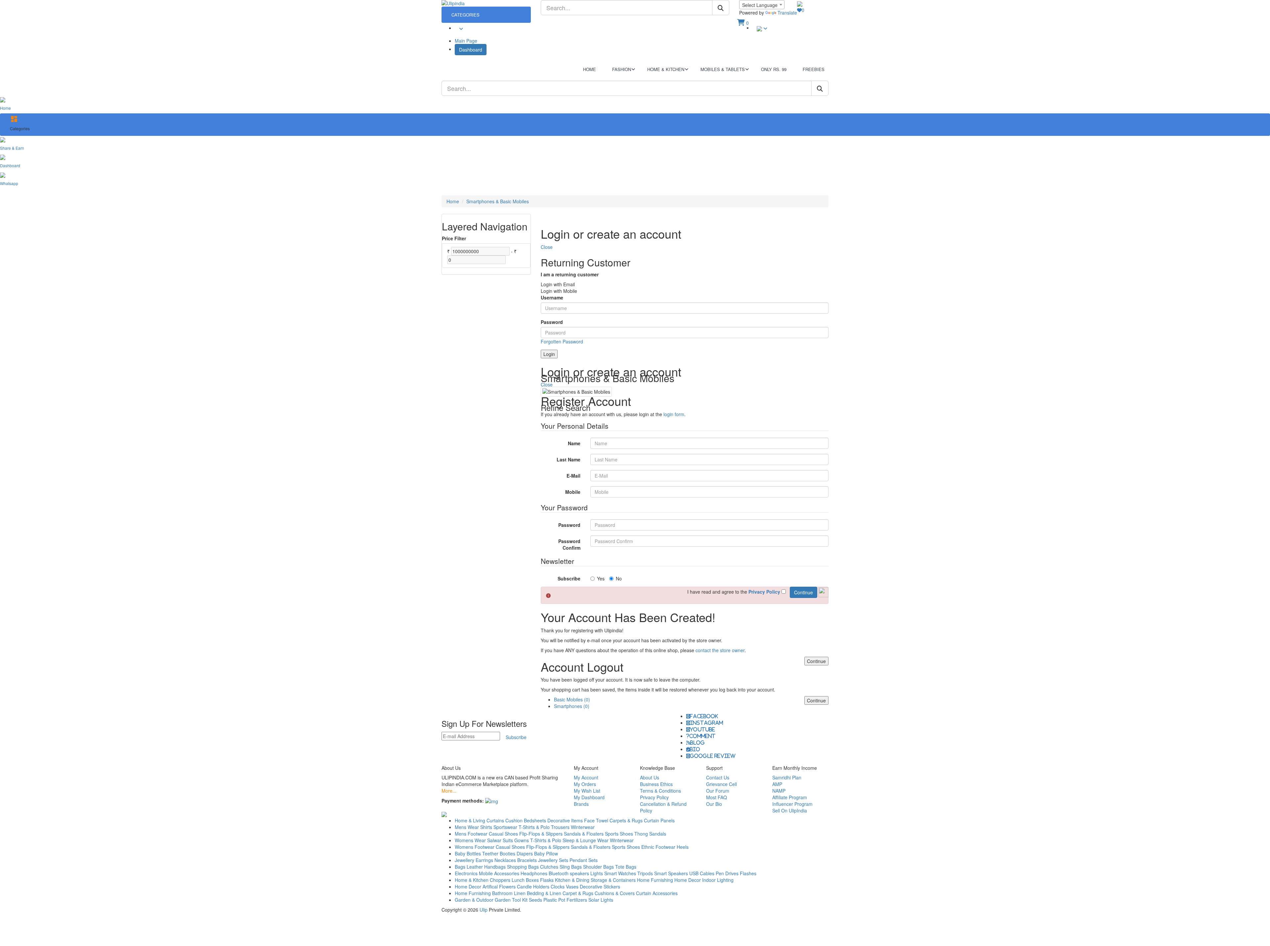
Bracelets (527, 860)
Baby (460, 853)
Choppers (500, 880)
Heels (683, 847)
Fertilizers (577, 899)
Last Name (568, 459)
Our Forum (717, 790)
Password (552, 322)
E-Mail (573, 475)
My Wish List (587, 790)
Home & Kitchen (471, 880)
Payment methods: (463, 800)
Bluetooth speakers (569, 873)
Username (552, 297)
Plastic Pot (554, 899)
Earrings (484, 860)
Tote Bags (625, 866)
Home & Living (470, 820)
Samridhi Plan (786, 777)
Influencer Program (792, 804)
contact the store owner (720, 650)
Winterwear (583, 827)
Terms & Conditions (660, 790)
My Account (586, 777)
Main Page (466, 40)
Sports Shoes (619, 833)
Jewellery (464, 860)
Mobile (572, 492)
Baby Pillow (546, 853)
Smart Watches (620, 873)
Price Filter (454, 238)
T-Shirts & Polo (534, 827)
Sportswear (505, 827)
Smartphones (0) (571, 706)
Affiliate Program (789, 797)
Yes (601, 578)
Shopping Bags (523, 866)
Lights (596, 873)
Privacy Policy (654, 797)
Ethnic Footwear (658, 847)
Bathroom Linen (509, 893)
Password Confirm (569, 544)
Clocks (558, 886)
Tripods (645, 873)
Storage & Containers (613, 880)
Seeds (535, 899)
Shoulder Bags (598, 866)
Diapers (525, 853)
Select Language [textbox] (760, 5)
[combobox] (761, 4)
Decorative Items (565, 820)
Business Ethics (656, 784)
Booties (507, 853)
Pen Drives (727, 873)
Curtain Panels (659, 820)
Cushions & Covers (615, 893)
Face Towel (596, 820)
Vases (572, 886)
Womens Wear (470, 840)
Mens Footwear (471, 833)
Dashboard (470, 49)
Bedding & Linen (544, 893)
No (619, 578)
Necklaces (505, 860)
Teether (490, 853)
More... (449, 790)
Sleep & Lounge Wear (586, 840)
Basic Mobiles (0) (572, 699)
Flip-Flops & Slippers (541, 833)
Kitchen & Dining (572, 880)
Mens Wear (467, 827)
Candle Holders (533, 886)
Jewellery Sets (553, 860)
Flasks (547, 880)
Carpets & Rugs (626, 820)
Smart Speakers (671, 873)
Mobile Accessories (499, 873)
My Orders (585, 784)
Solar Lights (600, 899)
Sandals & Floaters (584, 833)
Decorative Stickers (600, 886)
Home (452, 201)
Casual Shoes (503, 833)
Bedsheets (535, 820)
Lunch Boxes (525, 880)
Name (574, 443)
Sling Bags (571, 866)
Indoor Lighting (718, 880)
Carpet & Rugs (578, 893)
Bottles (474, 853)
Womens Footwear (474, 847)
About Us (649, 777)
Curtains (495, 820)
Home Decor (687, 880)
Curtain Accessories (657, 893)
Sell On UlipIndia (789, 810)
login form (673, 414)
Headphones (534, 873)
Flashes (748, 873)
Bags (460, 866)
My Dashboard (589, 797)
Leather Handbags (486, 866)
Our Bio (714, 804)
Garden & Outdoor (474, 899)
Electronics (466, 873)
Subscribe (569, 578)
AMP (777, 784)
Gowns (521, 840)
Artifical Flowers (499, 886)
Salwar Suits (500, 840)
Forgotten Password (562, 341)
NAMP (778, 790)
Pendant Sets (584, 860)
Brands (581, 804)
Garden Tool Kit (511, 899)
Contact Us (717, 777)
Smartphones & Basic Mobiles (497, 201)
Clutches (549, 866)
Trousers (560, 827)
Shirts (486, 827)
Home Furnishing (655, 880)
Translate (787, 12)
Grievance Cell (721, 784)
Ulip (483, 909)
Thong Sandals (650, 833)
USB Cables (701, 873)
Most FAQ (716, 797)
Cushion (514, 820)
